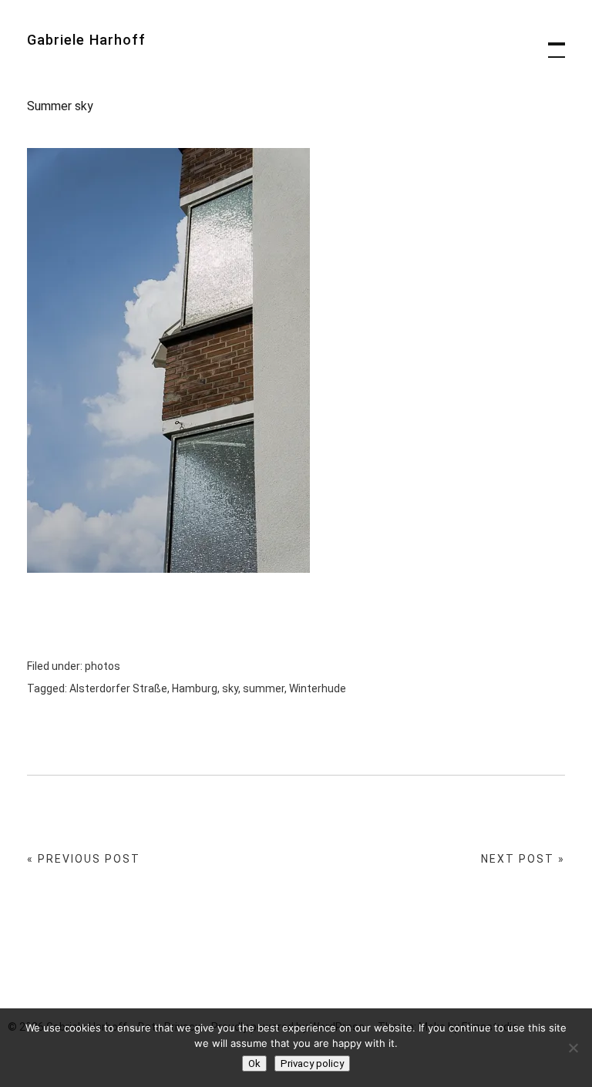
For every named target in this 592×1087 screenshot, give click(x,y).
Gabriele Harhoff (86, 40)
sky (230, 688)
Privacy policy (312, 1063)
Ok (254, 1063)
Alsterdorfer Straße (118, 688)
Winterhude (317, 688)
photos (102, 666)
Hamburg (194, 688)
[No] (572, 1047)
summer (263, 688)
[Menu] (549, 42)
